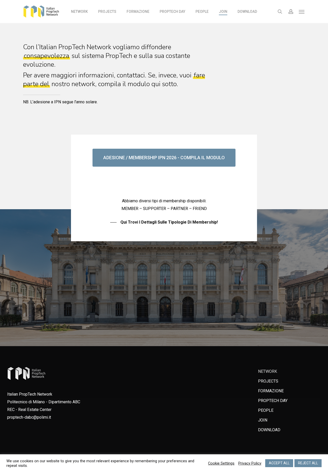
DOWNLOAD (269, 429)
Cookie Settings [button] (221, 463)
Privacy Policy (249, 463)
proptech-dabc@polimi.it (29, 417)
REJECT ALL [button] (308, 463)
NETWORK (267, 371)
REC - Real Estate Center (29, 409)
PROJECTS (268, 381)
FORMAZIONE (271, 390)
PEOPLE (265, 410)
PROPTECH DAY (273, 400)
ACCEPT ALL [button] (279, 463)
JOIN (262, 420)
